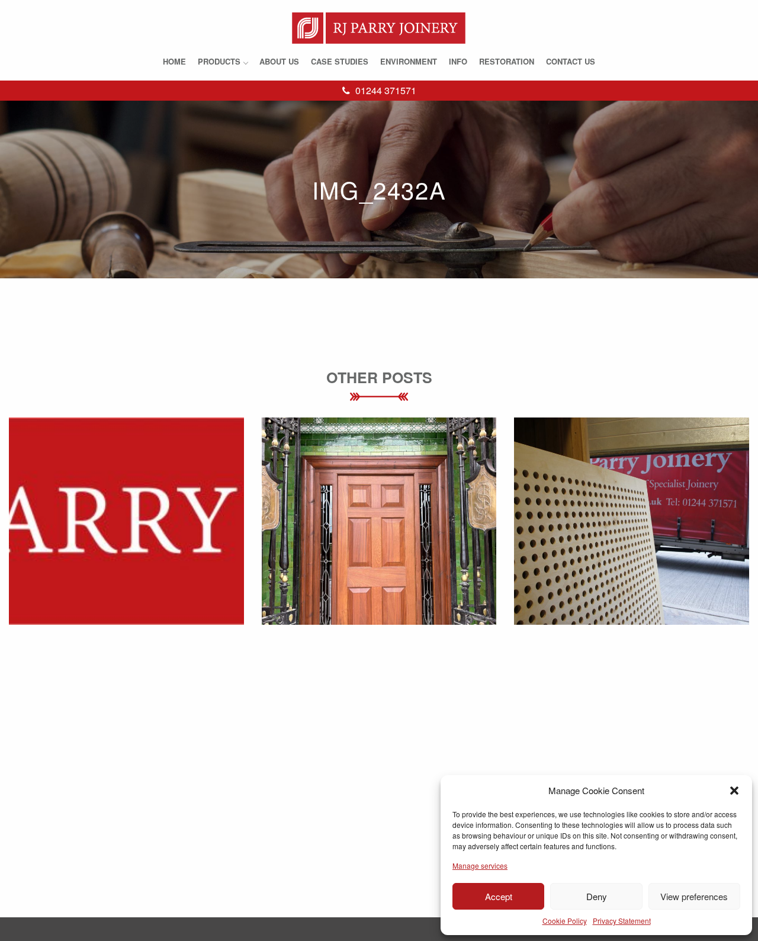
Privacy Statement (622, 921)
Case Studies (339, 61)
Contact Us (570, 61)
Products (219, 61)
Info (458, 61)
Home (174, 61)
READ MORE (126, 548)
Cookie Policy (564, 921)
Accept (498, 896)
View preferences (694, 896)
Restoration (506, 61)
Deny (596, 896)
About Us (279, 61)
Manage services (480, 865)
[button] (734, 791)
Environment (408, 61)
